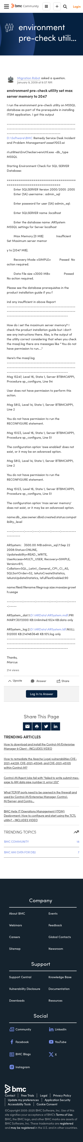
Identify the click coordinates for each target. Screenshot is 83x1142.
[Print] (36, 726)
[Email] (27, 726)
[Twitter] (46, 726)
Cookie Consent (47, 1104)
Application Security (57, 1100)
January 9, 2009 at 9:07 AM (34, 82)
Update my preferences (23, 1100)
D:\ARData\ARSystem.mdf (49, 615)
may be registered (22, 1128)
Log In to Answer (41, 694)
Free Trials (27, 1095)
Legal (43, 1095)
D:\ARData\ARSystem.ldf (48, 629)
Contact (10, 1095)
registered (66, 1123)
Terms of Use (64, 1115)
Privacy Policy (62, 1095)
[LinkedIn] (55, 726)
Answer (41, 681)
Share (65, 681)
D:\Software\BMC (20, 138)
